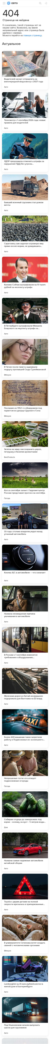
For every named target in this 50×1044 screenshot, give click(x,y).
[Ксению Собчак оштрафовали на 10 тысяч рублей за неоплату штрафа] (25, 276)
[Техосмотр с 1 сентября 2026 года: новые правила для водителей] (25, 111)
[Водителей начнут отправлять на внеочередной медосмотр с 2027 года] (25, 70)
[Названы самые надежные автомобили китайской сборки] (25, 852)
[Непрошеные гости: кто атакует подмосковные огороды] (25, 769)
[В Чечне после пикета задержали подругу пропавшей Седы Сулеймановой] (25, 358)
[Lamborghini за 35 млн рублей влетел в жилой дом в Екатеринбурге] (25, 975)
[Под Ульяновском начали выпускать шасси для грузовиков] (25, 1016)
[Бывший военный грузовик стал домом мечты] (25, 193)
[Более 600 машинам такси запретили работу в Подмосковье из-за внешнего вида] (25, 728)
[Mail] (8, 3)
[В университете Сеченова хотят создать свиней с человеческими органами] (25, 934)
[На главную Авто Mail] (14, 3)
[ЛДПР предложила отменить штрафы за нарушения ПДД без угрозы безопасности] (25, 152)
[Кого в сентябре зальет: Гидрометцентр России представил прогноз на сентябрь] (25, 481)
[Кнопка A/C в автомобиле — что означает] (25, 564)
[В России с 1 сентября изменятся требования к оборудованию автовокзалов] (25, 646)
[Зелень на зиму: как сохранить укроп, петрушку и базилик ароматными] (25, 440)
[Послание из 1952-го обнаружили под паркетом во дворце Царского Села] (25, 399)
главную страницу (32, 35)
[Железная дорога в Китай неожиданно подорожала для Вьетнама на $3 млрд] (25, 687)
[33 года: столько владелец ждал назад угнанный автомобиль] (25, 522)
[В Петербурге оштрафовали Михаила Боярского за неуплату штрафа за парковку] (25, 317)
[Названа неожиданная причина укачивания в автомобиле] (25, 605)
